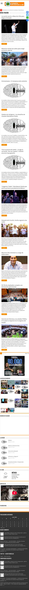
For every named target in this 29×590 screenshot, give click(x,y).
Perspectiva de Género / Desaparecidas (16, 461)
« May (1, 527)
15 (22, 523)
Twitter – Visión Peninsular (7, 554)
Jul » (4, 527)
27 (14, 526)
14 (18, 523)
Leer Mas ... (4, 43)
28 (18, 526)
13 (14, 523)
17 (2, 524)
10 (2, 523)
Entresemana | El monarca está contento (14, 81)
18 (6, 524)
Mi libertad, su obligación (13, 456)
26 (10, 526)
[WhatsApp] (27, 17)
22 (22, 524)
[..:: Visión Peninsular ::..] (14, 3)
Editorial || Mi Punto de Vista (13, 445)
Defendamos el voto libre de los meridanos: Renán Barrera (13, 10)
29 (22, 526)
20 (14, 524)
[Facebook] (27, 12)
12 (10, 523)
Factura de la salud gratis (13, 451)
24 (2, 526)
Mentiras (10, 440)
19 (10, 524)
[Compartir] (27, 20)
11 (6, 523)
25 (6, 526)
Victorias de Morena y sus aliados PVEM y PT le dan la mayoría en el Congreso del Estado (14, 320)
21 (18, 524)
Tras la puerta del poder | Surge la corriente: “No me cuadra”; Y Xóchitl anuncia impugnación (12, 151)
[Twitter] (27, 15)
